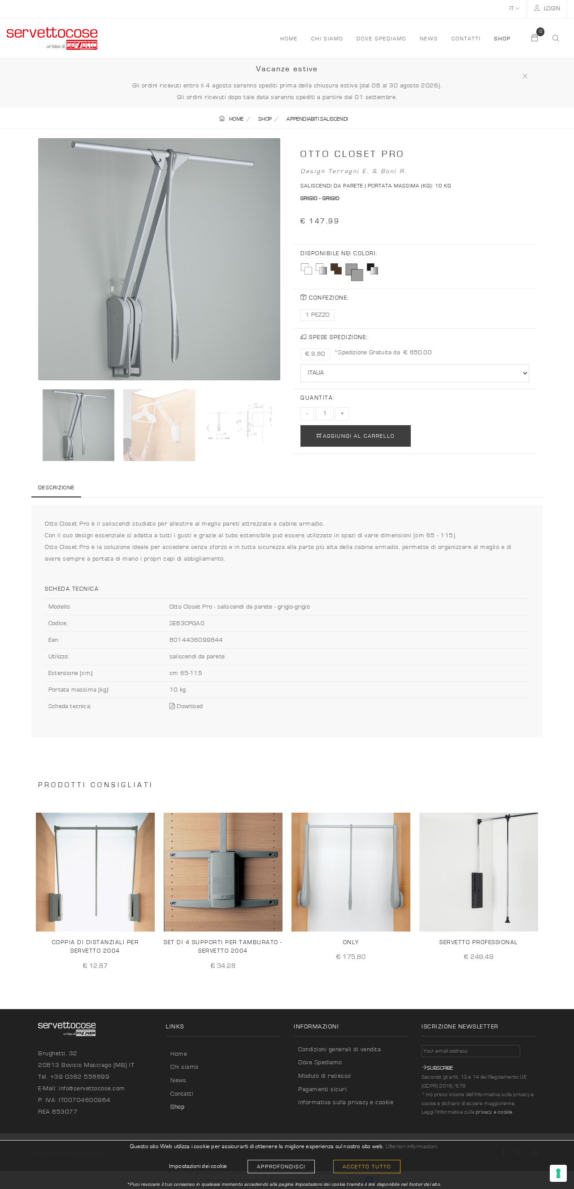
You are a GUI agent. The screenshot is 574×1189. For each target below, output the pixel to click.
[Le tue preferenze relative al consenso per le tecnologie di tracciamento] (558, 1173)
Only (351, 942)
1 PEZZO (317, 315)
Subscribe (440, 1068)
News (429, 38)
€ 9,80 (315, 354)
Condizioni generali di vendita (339, 1049)
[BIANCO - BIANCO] (306, 269)
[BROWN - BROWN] (336, 269)
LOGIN (551, 9)
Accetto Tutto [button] (367, 1166)
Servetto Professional (478, 942)
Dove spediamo (381, 38)
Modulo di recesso (324, 1076)
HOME (289, 38)
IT (512, 9)
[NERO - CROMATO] (372, 269)
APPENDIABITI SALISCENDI (317, 119)
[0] (535, 38)
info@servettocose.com (92, 1088)
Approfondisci (281, 1166)
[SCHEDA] (145, 917)
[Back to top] (549, 1164)
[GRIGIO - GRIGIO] (354, 272)
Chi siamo (327, 38)
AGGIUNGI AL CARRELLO (359, 436)
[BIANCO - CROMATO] (321, 269)
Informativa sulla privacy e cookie (345, 1102)
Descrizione (56, 487)
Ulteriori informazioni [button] (411, 1147)
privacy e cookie (494, 1112)
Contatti (466, 38)
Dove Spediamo (320, 1062)
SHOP (265, 119)
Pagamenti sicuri (322, 1089)
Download (189, 706)
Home (178, 1054)
